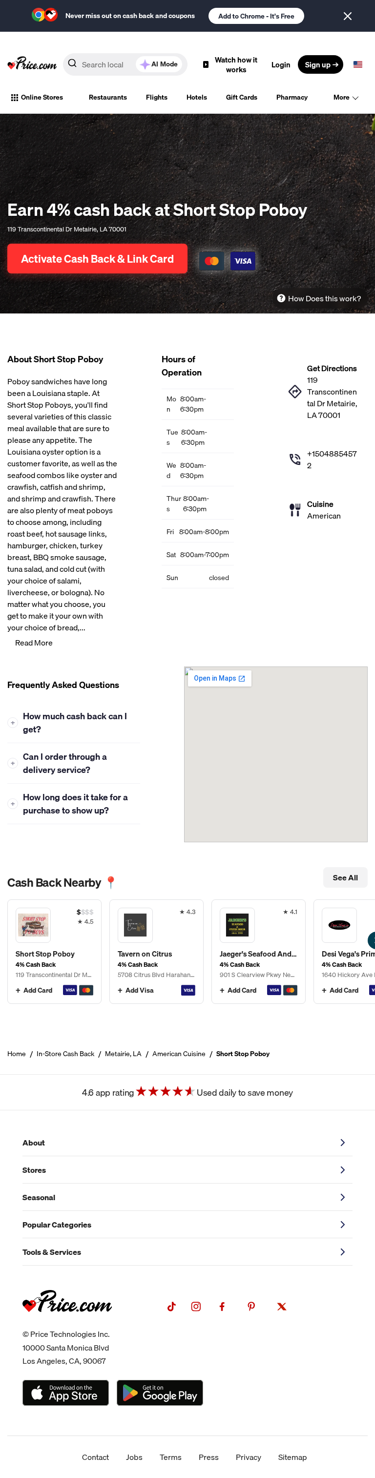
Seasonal (38, 1197)
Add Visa (139, 990)
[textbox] (358, 64)
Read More (34, 642)
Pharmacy (292, 97)
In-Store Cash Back (65, 1053)
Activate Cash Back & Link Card (97, 258)
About (33, 1142)
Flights (156, 97)
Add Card (37, 990)
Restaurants (108, 97)
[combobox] (125, 64)
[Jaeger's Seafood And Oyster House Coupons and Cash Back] (258, 951)
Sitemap (292, 1457)
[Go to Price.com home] (32, 64)
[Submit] (72, 65)
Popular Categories (56, 1224)
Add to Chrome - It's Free (256, 16)
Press (209, 1457)
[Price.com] (67, 1321)
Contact (95, 1457)
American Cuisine (179, 1053)
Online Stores (42, 97)
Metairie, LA (123, 1053)
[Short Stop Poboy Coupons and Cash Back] (54, 951)
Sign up (318, 64)
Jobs (134, 1457)
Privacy (248, 1457)
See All (345, 877)
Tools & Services (51, 1252)
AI (164, 64)
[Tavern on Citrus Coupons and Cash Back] (156, 951)
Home (16, 1053)
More (341, 97)
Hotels (197, 97)
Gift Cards (241, 97)
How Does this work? (324, 298)
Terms (171, 1457)
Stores (34, 1170)
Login (281, 64)
